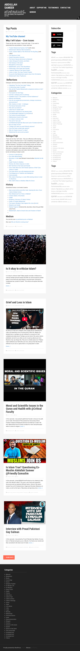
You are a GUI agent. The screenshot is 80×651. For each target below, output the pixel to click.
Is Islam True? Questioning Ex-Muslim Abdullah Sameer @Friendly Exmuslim (23, 470)
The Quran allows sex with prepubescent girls (21, 171)
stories (69, 85)
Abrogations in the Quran (15, 64)
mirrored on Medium (26, 59)
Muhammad (56, 137)
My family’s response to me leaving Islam (20, 111)
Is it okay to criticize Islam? (21, 268)
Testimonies (53, 8)
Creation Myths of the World (16, 195)
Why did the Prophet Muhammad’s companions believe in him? (26, 89)
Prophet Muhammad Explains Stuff (18, 48)
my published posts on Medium (24, 219)
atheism (65, 60)
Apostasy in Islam (14, 158)
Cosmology (56, 103)
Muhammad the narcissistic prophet (19, 132)
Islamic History (16, 492)
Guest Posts (56, 112)
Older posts (8, 557)
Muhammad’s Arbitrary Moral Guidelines (20, 50)
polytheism (66, 80)
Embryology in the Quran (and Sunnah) (19, 68)
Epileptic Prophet (57, 107)
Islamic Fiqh (9, 492)
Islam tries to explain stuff (16, 109)
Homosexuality (13, 175)
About (32, 8)
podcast (62, 80)
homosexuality (56, 73)
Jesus (54, 126)
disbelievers (60, 65)
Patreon (59, 40)
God (54, 67)
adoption (57, 57)
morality (64, 77)
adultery (61, 57)
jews (64, 75)
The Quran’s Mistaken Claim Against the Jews (21, 203)
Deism (54, 105)
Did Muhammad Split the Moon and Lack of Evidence (23, 122)
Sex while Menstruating (15, 156)
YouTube (59, 34)
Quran (54, 140)
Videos (55, 161)
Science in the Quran (58, 148)
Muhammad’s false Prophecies (17, 76)
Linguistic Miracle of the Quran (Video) (19, 70)
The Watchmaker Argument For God (18, 113)
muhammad (55, 80)
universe (54, 88)
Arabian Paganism (14, 207)
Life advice (56, 129)
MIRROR (33, 12)
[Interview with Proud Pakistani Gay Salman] (24, 512)
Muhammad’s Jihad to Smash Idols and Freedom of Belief (25, 210)
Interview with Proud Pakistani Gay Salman (23, 530)
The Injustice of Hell (14, 55)
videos (60, 88)
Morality (55, 135)
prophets (71, 80)
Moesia (28, 647)
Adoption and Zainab (14, 205)
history (61, 70)
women (65, 88)
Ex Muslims (20, 547)
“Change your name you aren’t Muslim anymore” (22, 126)
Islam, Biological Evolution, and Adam (19, 61)
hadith (54, 70)
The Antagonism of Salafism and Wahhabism (21, 173)
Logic (54, 133)
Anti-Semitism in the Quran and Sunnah (19, 166)
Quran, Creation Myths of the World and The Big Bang (23, 51)
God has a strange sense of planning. (19, 94)
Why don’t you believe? (15, 108)
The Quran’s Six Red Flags (16, 93)
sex (66, 86)
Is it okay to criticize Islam (16, 119)
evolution (67, 65)
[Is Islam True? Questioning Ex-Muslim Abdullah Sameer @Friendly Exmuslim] (24, 451)
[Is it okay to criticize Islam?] (24, 249)
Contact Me (65, 8)
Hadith (11, 197)
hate (58, 70)
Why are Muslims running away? (20, 222)
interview (64, 73)
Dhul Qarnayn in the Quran (16, 63)
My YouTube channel (15, 36)
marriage (59, 77)
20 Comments (19, 226)
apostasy (58, 60)
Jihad (54, 127)
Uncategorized (10, 226)
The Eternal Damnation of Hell (17, 106)
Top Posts (11, 28)
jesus (61, 75)
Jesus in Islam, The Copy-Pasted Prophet (20, 72)
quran (54, 82)
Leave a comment (20, 290)
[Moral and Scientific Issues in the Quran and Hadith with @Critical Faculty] (24, 380)
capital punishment (62, 62)
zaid (68, 88)
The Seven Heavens (14, 59)
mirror (30, 113)
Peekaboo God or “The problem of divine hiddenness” (23, 96)
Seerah (55, 150)
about (53, 57)
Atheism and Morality (15, 98)
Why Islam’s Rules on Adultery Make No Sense (22, 180)
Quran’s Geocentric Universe (16, 57)
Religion (55, 144)
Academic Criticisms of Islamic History (19, 199)
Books (54, 101)
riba (64, 83)
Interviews (26, 547)
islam (68, 73)
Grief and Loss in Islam (19, 302)
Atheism (9, 547)
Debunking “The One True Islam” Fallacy (20, 85)
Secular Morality (55, 85)
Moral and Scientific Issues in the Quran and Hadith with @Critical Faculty (24, 408)
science (68, 83)
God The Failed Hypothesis (64, 67)
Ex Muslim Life (14, 547)
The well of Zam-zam (15, 121)
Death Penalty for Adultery (16, 162)
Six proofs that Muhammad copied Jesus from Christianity (25, 74)
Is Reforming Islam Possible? (17, 87)
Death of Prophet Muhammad (17, 201)
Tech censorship (57, 154)
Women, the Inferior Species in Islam (19, 164)
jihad (67, 75)
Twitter (59, 45)
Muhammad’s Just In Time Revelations (19, 66)
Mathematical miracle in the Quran (18, 117)
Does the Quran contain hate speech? (19, 128)
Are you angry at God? (15, 124)
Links (54, 131)
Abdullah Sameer (10, 6)
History (55, 116)
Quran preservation (58, 142)
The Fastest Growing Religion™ (17, 115)
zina (70, 88)
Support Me (42, 8)
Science (55, 146)
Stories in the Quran (58, 152)
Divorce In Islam (13, 154)
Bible (70, 60)
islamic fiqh (55, 75)
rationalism (60, 83)
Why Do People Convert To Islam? (18, 130)
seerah (62, 86)
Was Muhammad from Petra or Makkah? (20, 194)
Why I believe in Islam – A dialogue (18, 104)
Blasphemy (54, 62)
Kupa (16, 415)
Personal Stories (57, 139)
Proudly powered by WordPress (12, 647)
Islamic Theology (24, 492)
